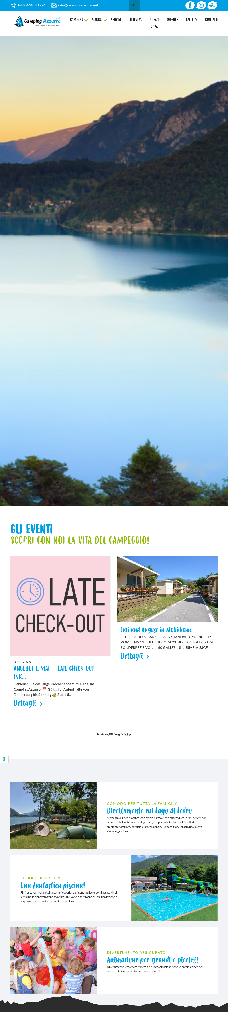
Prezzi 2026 (154, 23)
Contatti (211, 20)
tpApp (127, 734)
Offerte (172, 20)
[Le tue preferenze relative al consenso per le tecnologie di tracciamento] (4, 759)
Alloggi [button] (97, 20)
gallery (191, 20)
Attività (135, 20)
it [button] (133, 5)
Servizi (116, 20)
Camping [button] (76, 20)
